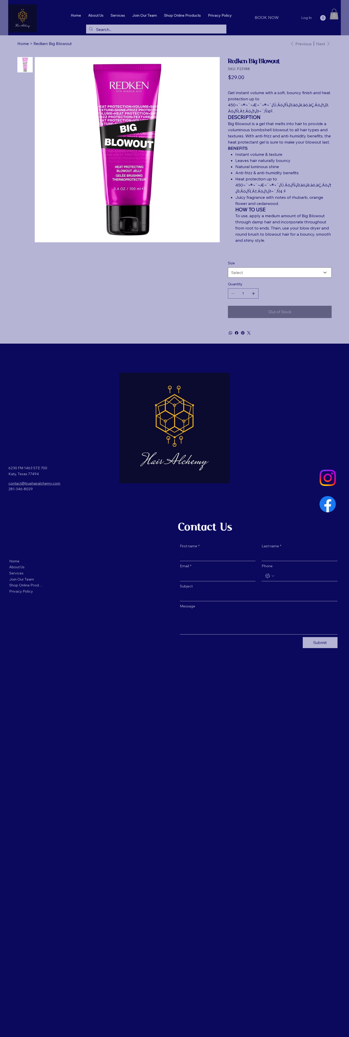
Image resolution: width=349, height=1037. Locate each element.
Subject (186, 586)
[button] (323, 18)
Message (187, 606)
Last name (271, 546)
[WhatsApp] (230, 332)
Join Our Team (21, 579)
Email (185, 566)
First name (190, 546)
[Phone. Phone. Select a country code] (270, 576)
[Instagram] (328, 478)
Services (16, 573)
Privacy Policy (21, 591)
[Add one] (253, 293)
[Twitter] (248, 332)
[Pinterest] (242, 332)
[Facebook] (236, 332)
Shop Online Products (26, 585)
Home (14, 561)
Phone (267, 566)
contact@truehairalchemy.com (34, 483)
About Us (17, 567)
